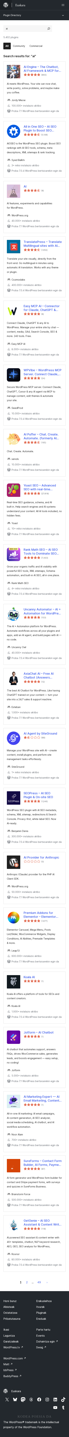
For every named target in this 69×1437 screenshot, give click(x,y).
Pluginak (41, 1312)
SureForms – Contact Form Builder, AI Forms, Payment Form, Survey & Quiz (43, 1163)
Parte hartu (43, 1329)
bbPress (10, 1370)
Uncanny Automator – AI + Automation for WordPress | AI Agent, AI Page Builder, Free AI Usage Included (43, 611)
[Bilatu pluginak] (48, 28)
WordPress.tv (13, 1347)
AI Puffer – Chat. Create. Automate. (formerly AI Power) (41, 436)
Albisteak (9, 1307)
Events (40, 1335)
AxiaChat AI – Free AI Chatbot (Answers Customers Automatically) (42, 676)
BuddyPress (12, 1376)
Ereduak (41, 1318)
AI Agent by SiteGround (40, 733)
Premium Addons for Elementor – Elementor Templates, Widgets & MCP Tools (40, 915)
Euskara (16, 1391)
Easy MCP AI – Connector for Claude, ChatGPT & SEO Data (42, 308)
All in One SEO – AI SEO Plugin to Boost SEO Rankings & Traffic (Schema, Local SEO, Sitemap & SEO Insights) (41, 128)
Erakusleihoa (44, 1301)
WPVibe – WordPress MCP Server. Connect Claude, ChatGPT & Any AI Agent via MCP (42, 372)
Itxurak (40, 1307)
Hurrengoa (47, 1282)
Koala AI (29, 977)
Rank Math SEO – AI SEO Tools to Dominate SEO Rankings (41, 552)
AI (25, 186)
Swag (41, 1347)
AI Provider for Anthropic (41, 857)
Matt (8, 1364)
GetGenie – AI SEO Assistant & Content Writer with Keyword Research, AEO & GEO (43, 1223)
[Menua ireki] (63, 5)
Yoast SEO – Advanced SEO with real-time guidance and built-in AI (40, 487)
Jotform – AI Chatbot (39, 1032)
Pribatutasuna (11, 1318)
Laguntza (9, 1335)
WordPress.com (14, 1358)
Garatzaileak (11, 1341)
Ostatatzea (10, 1312)
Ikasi (6, 1329)
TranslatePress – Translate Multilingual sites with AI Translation (43, 244)
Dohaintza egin (47, 1341)
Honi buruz (10, 1301)
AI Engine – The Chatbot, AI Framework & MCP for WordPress (41, 69)
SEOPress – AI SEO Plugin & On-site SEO (38, 795)
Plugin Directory (12, 15)
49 (39, 1282)
